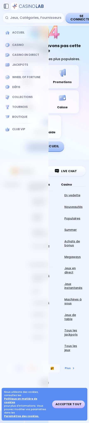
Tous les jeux (70, 348)
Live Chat (69, 171)
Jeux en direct (70, 270)
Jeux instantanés (73, 286)
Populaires (72, 218)
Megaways (72, 257)
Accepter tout (68, 404)
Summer (70, 230)
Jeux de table (70, 317)
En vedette (72, 195)
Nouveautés (73, 207)
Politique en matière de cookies (20, 400)
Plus (68, 368)
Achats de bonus (72, 243)
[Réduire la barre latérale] (6, 6)
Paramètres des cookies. (21, 416)
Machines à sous (73, 301)
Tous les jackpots (71, 332)
